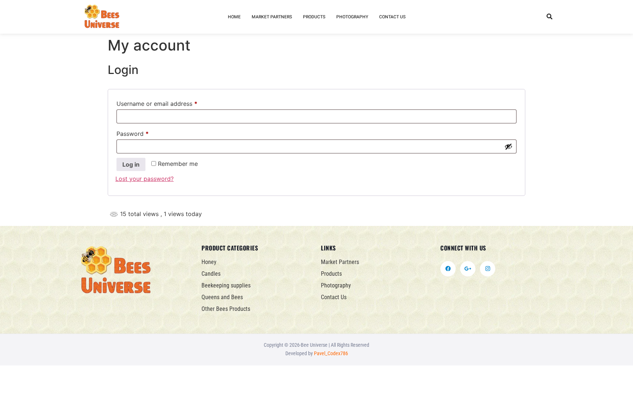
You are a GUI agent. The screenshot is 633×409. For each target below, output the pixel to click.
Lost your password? (144, 178)
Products (314, 17)
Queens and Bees (222, 297)
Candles (211, 273)
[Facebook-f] (448, 268)
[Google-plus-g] (467, 268)
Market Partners (272, 17)
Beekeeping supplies (226, 285)
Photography (352, 17)
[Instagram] (487, 268)
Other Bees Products (225, 308)
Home (234, 17)
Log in (131, 164)
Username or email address (169, 102)
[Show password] (508, 146)
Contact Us (392, 17)
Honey (208, 262)
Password (144, 132)
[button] (549, 17)
